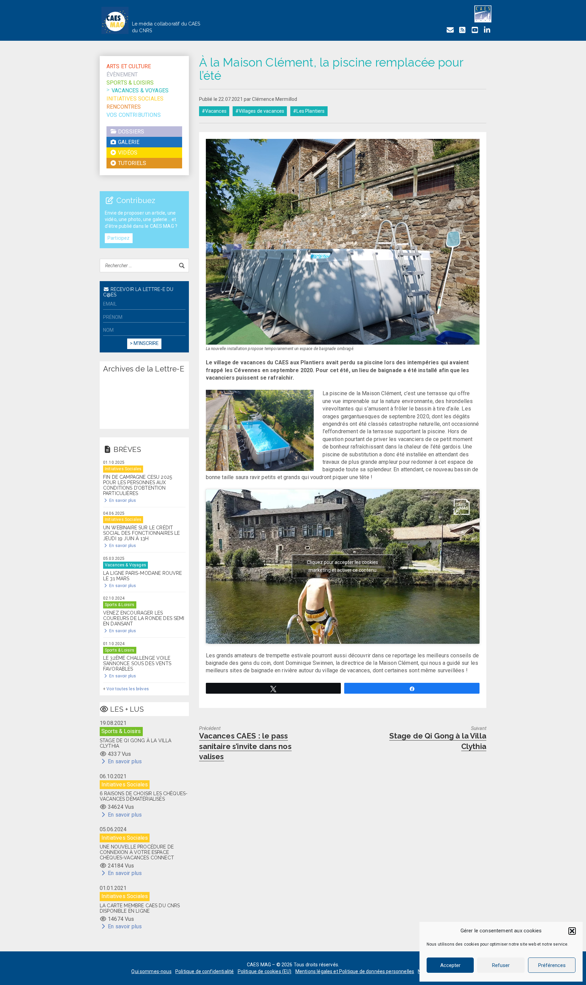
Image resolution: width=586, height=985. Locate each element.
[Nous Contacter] (450, 30)
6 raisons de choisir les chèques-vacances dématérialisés (144, 796)
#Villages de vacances (259, 111)
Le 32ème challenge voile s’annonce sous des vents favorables (137, 663)
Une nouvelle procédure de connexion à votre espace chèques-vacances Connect (137, 852)
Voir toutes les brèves (127, 689)
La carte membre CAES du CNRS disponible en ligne (140, 908)
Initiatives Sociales (134, 98)
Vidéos (127, 152)
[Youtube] (474, 30)
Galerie (128, 142)
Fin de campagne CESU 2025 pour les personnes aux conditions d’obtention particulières (137, 485)
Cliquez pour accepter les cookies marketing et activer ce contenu (342, 566)
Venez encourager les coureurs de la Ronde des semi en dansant (143, 618)
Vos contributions (133, 115)
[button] (572, 931)
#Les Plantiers (309, 111)
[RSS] (462, 30)
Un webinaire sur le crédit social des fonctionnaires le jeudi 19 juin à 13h (141, 533)
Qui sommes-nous (151, 971)
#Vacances (214, 111)
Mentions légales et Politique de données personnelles (354, 971)
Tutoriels (131, 163)
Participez (119, 238)
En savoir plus (122, 500)
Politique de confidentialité (204, 971)
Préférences (552, 965)
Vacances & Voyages (140, 90)
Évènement (122, 74)
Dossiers (130, 131)
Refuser (501, 965)
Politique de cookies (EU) (265, 971)
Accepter (450, 965)
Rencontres (123, 107)
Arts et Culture (128, 66)
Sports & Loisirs (130, 82)
